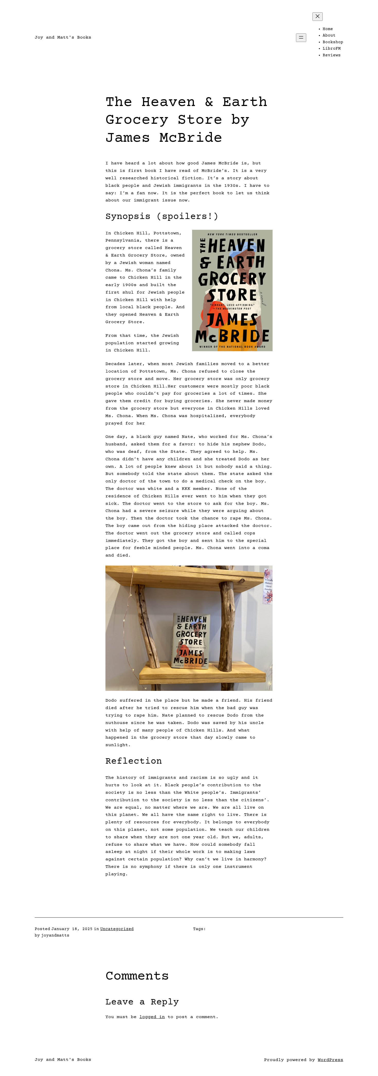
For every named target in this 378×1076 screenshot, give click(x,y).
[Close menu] (317, 16)
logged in (152, 1017)
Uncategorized (117, 929)
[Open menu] (301, 37)
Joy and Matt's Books (63, 37)
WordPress (330, 1060)
